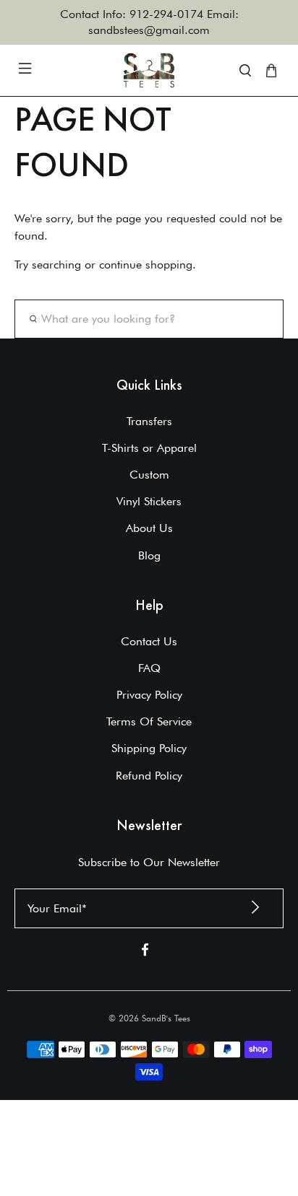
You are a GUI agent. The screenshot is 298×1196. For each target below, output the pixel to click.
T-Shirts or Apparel (149, 448)
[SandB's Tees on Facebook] (145, 952)
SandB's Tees (166, 1018)
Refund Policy (149, 775)
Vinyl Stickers (149, 501)
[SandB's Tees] (149, 70)
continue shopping (145, 264)
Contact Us (149, 641)
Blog (149, 555)
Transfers (149, 421)
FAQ (149, 668)
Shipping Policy (149, 748)
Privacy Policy (149, 695)
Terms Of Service (149, 721)
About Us (149, 528)
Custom (149, 474)
